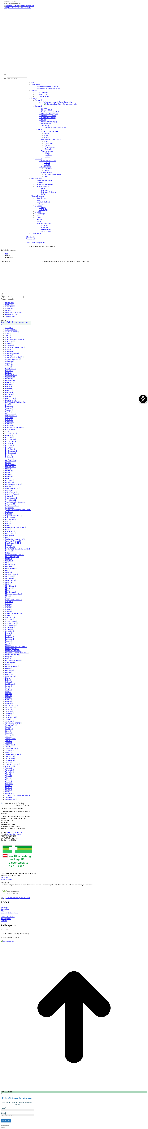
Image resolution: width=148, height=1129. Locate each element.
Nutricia (8, 611)
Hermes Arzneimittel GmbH (15, 527)
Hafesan (8, 514)
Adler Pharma (11, 330)
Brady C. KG (10, 398)
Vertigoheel (9, 772)
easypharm (9, 459)
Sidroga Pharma (11, 705)
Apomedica (9, 351)
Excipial (8, 474)
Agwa (8, 334)
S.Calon (8, 682)
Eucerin (9, 471)
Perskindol (9, 639)
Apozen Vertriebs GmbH (14, 357)
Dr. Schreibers (10, 453)
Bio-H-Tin (9, 382)
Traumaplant (10, 760)
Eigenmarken (9, 303)
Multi (7, 590)
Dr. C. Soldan (10, 439)
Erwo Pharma (10, 465)
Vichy (8, 778)
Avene (8, 367)
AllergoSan (10, 341)
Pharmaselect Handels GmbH (16, 647)
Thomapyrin (10, 758)
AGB (3, 911)
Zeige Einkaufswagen (33, 242)
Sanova (8, 700)
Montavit (9, 588)
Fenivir (8, 478)
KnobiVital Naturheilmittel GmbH (17, 549)
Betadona (9, 379)
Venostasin (9, 770)
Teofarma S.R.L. (11, 748)
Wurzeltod (9, 793)
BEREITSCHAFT (24, 8)
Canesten (9, 408)
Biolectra (9, 390)
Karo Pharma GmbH (13, 543)
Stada (8, 727)
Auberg (9, 365)
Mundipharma (10, 592)
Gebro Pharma (11, 492)
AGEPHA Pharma (12, 332)
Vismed (8, 780)
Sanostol (8, 698)
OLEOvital (9, 619)
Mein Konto (30, 237)
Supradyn (9, 735)
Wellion (8, 790)
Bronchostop (10, 400)
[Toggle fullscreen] (6, 1125)
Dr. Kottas (9, 445)
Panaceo (8, 633)
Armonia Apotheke (13, 359)
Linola (8, 566)
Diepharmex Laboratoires (14, 427)
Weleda (8, 788)
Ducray (8, 455)
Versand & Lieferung (8, 917)
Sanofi (8, 694)
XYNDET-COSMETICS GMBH (17, 795)
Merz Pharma (10, 586)
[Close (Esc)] (2, 1125)
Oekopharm (10, 617)
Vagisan (8, 768)
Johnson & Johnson (13, 541)
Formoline (9, 480)
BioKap (8, 388)
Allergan (8, 337)
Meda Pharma (10, 580)
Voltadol (8, 786)
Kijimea (8, 545)
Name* (3, 1108)
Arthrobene (9, 361)
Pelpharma (9, 637)
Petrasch (8, 641)
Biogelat (8, 386)
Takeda (8, 737)
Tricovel (8, 762)
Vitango (8, 782)
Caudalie (9, 410)
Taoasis (8, 741)
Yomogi (8, 797)
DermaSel (9, 424)
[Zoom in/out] (8, 1125)
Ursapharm (10, 766)
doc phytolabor (11, 433)
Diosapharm (10, 429)
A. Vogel (9, 328)
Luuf (7, 570)
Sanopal (8, 696)
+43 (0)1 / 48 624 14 (11, 8)
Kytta (7, 553)
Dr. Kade (9, 443)
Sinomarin (9, 713)
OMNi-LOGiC (11, 625)
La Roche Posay (12, 557)
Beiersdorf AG (11, 375)
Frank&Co (9, 482)
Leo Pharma (10, 564)
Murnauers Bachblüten (13, 594)
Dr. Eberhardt (10, 441)
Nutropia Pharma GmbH (14, 613)
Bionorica (9, 392)
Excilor (8, 472)
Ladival (8, 559)
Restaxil (8, 672)
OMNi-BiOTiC (11, 623)
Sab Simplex (10, 684)
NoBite (8, 604)
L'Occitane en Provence (14, 555)
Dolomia (9, 435)
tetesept (8, 752)
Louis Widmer (11, 568)
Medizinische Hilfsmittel (13, 312)
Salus (7, 688)
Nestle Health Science (13, 600)
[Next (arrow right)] (4, 1127)
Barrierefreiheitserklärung (9, 913)
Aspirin (8, 363)
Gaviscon (9, 490)
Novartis (8, 608)
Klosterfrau (10, 547)
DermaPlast (9, 422)
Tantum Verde (10, 739)
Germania (9, 496)
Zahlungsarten (6, 919)
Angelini (8, 349)
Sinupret (8, 715)
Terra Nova (9, 750)
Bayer (8, 373)
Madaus (8, 572)
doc (7, 431)
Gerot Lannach (11, 498)
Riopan (8, 678)
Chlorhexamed (11, 416)
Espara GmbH (10, 467)
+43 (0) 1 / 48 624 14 (14, 832)
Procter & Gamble (12, 655)
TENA (8, 747)
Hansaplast (10, 518)
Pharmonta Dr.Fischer (13, 651)
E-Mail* (4, 1113)
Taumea (8, 743)
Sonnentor (9, 721)
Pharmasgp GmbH (12, 649)
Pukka (8, 658)
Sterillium (9, 729)
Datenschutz (5, 909)
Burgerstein (9, 406)
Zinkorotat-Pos (11, 799)
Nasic (7, 598)
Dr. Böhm (9, 437)
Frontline (9, 486)
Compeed (9, 418)
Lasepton (9, 561)
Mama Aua (10, 576)
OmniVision (10, 627)
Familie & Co (10, 305)
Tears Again (10, 745)
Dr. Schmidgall (11, 451)
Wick (7, 792)
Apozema (9, 355)
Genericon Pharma (12, 494)
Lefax (8, 563)
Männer (8, 310)
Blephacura (9, 394)
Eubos (8, 469)
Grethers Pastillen (12, 506)
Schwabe (9, 703)
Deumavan (9, 426)
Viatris (8, 774)
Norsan (8, 606)
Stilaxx (8, 731)
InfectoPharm (10, 533)
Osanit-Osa (9, 631)
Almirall (8, 343)
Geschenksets (10, 307)
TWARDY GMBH (12, 764)
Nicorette (9, 602)
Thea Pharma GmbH (13, 754)
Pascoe (8, 635)
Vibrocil (8, 776)
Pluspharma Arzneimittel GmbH (16, 653)
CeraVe (8, 412)
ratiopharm (10, 662)
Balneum (9, 371)
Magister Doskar (11, 574)
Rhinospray (9, 674)
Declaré (9, 420)
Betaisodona (10, 380)
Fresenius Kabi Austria (13, 484)
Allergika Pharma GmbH (14, 339)
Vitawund (9, 784)
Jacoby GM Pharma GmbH (15, 539)
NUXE (8, 615)
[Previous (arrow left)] (2, 1127)
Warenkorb (30, 239)
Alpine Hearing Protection (14, 347)
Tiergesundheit (10, 316)
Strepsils (8, 733)
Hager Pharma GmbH (13, 516)
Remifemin (9, 670)
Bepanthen (10, 377)
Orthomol (9, 629)
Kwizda (9, 551)
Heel (8, 523)
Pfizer (8, 645)
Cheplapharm (10, 414)
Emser (8, 463)
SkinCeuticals (11, 717)
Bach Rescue (10, 369)
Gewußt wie (10, 500)
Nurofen (8, 609)
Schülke (8, 701)
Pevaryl (8, 643)
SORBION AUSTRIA (13, 723)
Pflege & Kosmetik (11, 314)
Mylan (8, 596)
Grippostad (9, 508)
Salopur (8, 686)
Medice (8, 582)
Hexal (8, 529)
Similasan (9, 711)
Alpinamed (9, 345)
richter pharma (10, 676)
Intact (7, 537)
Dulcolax (9, 457)
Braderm (8, 396)
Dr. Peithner (10, 449)
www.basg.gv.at (6, 877)
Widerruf (4, 921)
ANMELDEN (6, 1120)
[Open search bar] (5, 76)
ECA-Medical (10, 461)
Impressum (4, 907)
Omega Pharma (11, 621)
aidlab (8, 335)
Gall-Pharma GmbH (12, 488)
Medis (8, 584)
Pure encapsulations (13, 660)
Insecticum (9, 535)
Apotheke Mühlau (12, 353)
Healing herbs (10, 519)
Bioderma (9, 384)
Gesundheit (9, 308)
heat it (8, 521)
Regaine (8, 668)
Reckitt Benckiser (12, 666)
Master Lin (9, 578)
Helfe (7, 525)
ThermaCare (10, 756)
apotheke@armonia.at (14, 834)
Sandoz (8, 690)
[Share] (4, 1125)
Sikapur (8, 709)
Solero (8, 719)
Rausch (8, 664)
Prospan (8, 656)
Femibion (9, 476)
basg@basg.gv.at (6, 879)
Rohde (8, 680)
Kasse (43, 242)
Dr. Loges (9, 447)
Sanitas (8, 692)
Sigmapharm (10, 707)
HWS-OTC (10, 531)
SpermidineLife (11, 725)
